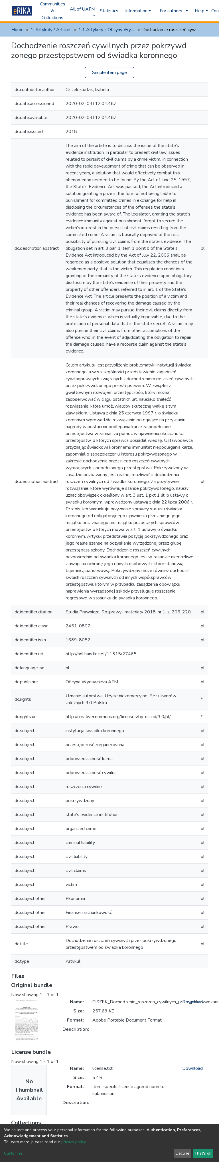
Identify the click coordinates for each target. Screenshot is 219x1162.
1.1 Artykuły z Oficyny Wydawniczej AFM (106, 30)
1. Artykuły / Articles (51, 30)
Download (192, 1002)
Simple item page (109, 72)
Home (17, 30)
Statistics (109, 11)
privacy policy (73, 1142)
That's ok (202, 1153)
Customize (13, 1153)
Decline (182, 1153)
